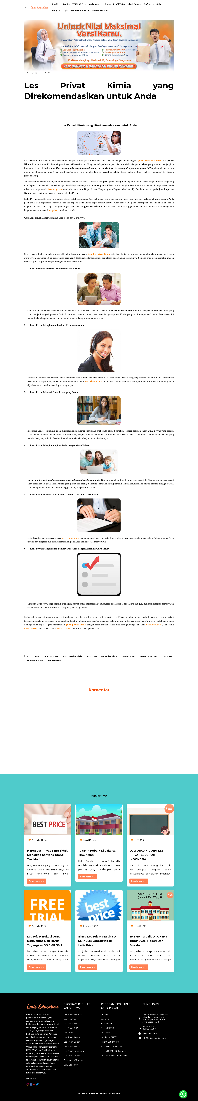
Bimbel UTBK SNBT (73, 4)
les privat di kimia (34, 661)
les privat (167, 656)
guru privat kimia (109, 656)
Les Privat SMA (71, 1028)
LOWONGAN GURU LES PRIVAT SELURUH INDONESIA (146, 855)
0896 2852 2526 (150, 1033)
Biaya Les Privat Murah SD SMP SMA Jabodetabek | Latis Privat (97, 941)
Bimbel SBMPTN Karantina (113, 1051)
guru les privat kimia (72, 656)
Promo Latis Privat (80, 10)
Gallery (159, 4)
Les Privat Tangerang (74, 1051)
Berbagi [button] (30, 73)
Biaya (108, 4)
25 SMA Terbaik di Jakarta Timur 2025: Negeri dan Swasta (148, 941)
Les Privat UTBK (108, 1033)
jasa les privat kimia (149, 656)
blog (37, 656)
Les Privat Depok (72, 1055)
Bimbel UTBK (107, 1028)
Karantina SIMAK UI (110, 1042)
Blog (54, 10)
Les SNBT (105, 1014)
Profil (55, 4)
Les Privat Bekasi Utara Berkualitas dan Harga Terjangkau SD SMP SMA (44, 941)
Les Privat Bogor (72, 1042)
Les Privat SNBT (108, 1037)
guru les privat (51, 656)
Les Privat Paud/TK (73, 1014)
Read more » (35, 881)
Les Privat (68, 1033)
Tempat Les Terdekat (74, 1060)
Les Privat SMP (71, 1023)
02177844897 (149, 1029)
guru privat (91, 656)
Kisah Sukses (134, 4)
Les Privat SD (70, 1019)
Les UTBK (105, 1019)
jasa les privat (128, 656)
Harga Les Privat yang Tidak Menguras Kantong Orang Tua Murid (47, 855)
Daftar (147, 4)
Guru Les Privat (71, 1065)
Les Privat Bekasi (72, 1046)
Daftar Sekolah (100, 10)
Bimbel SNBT (107, 1023)
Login (65, 10)
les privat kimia (54, 661)
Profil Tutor (119, 4)
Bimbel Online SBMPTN (112, 1046)
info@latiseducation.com (154, 1038)
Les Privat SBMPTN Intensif (114, 1055)
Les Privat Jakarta (72, 1037)
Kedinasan (94, 4)
